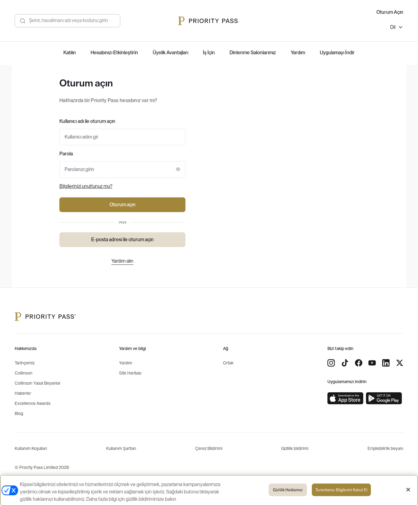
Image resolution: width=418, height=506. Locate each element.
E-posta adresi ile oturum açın (122, 239)
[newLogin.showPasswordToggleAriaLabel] (178, 169)
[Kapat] (408, 489)
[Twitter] (399, 363)
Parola (66, 153)
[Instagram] (331, 363)
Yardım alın (122, 261)
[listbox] (396, 28)
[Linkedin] (386, 363)
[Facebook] (358, 363)
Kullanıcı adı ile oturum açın (87, 121)
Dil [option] (392, 27)
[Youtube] (372, 363)
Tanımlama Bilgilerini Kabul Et (341, 490)
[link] (345, 398)
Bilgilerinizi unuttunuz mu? (85, 186)
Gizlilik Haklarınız (288, 490)
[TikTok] (345, 363)
